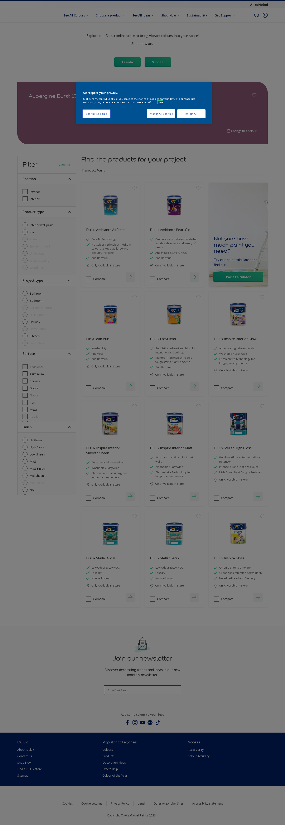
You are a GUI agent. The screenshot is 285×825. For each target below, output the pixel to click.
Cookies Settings (96, 113)
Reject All (191, 113)
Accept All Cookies (161, 113)
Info (160, 102)
